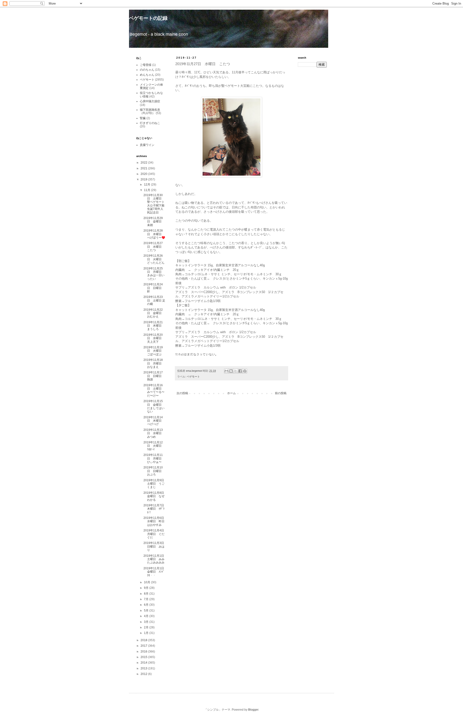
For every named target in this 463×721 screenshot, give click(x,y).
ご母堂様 (145, 65)
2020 (144, 174)
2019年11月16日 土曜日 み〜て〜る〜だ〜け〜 (153, 390)
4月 (146, 616)
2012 (144, 674)
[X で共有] (235, 371)
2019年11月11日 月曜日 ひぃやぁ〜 (153, 458)
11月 (147, 190)
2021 (144, 168)
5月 (146, 610)
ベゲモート (193, 376)
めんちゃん (147, 74)
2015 (144, 657)
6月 (146, 604)
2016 (144, 651)
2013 (144, 668)
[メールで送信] (226, 371)
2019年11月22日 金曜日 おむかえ (153, 313)
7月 (146, 599)
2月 (146, 627)
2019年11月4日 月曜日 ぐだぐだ (155, 534)
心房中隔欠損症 (150, 101)
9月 (146, 588)
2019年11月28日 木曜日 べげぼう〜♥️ (154, 234)
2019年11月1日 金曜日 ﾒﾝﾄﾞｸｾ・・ (155, 572)
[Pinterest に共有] (244, 371)
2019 (144, 179)
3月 (146, 622)
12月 (147, 184)
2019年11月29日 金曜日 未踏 (153, 221)
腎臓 (143, 118)
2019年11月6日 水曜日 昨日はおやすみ (155, 521)
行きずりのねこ (150, 123)
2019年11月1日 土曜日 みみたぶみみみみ (155, 559)
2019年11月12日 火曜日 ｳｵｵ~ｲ (153, 446)
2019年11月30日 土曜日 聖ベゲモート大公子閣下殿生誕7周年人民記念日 (153, 203)
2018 (144, 640)
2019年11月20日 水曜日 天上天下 (153, 338)
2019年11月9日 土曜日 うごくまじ (155, 484)
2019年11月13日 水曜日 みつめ (153, 433)
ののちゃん (147, 69)
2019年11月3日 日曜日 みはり (155, 546)
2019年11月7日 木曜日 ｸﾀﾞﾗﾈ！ (155, 509)
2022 (144, 162)
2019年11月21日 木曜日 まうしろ (153, 326)
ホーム (231, 393)
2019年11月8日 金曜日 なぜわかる (155, 496)
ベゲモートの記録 (148, 18)
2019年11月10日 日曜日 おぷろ (153, 471)
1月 (146, 633)
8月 (146, 593)
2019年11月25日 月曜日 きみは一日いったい (153, 274)
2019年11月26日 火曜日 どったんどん (153, 259)
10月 (147, 582)
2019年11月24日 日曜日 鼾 (153, 288)
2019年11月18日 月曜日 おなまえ (153, 363)
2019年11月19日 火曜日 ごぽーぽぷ (153, 351)
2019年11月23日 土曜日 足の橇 (154, 300)
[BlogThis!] (231, 371)
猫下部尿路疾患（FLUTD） (150, 111)
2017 (144, 645)
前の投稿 (280, 393)
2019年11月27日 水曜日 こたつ (153, 246)
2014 (144, 662)
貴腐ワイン (147, 145)
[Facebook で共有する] (240, 371)
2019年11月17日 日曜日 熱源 (153, 376)
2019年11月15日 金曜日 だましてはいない (153, 406)
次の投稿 (182, 393)
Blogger (253, 709)
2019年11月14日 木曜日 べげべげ (153, 421)
